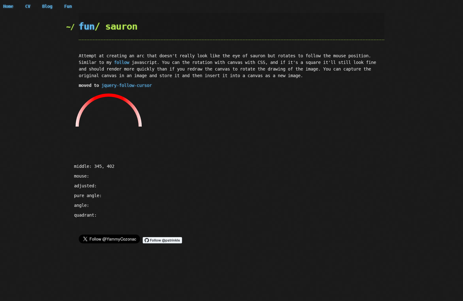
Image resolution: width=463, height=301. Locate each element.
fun (86, 26)
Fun (68, 6)
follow (121, 62)
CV (27, 6)
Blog (47, 6)
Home (8, 6)
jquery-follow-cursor (126, 85)
